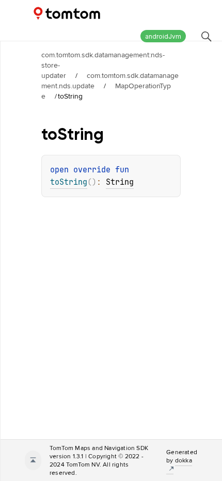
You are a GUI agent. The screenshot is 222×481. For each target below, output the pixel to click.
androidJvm (163, 36)
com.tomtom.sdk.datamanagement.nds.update (110, 80)
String (120, 182)
